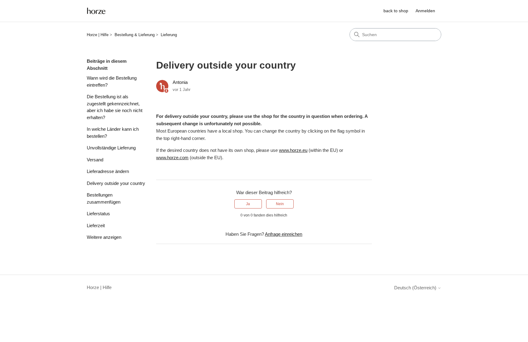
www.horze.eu (293, 150)
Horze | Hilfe (97, 34)
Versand (95, 159)
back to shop (395, 10)
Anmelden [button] (425, 10)
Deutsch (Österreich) (416, 287)
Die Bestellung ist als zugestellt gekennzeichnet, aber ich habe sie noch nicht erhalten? (114, 107)
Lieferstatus (98, 213)
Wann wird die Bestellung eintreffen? (112, 81)
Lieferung (169, 34)
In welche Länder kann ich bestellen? (113, 132)
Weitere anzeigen (104, 237)
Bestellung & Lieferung (135, 34)
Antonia (180, 82)
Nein (280, 204)
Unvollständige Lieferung (111, 147)
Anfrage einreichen (283, 234)
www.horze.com (172, 157)
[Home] (96, 11)
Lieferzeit (96, 225)
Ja (248, 204)
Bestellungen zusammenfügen (103, 198)
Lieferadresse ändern (108, 171)
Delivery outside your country (116, 183)
